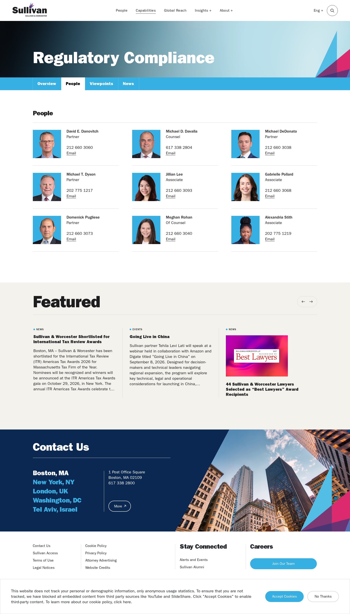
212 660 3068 (278, 190)
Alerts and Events (194, 560)
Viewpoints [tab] (101, 83)
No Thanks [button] (323, 596)
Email (71, 153)
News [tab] (128, 83)
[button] (332, 10)
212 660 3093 (179, 190)
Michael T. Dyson (81, 174)
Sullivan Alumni (192, 567)
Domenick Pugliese (83, 217)
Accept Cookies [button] (284, 596)
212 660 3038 (278, 147)
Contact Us (41, 546)
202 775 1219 (278, 233)
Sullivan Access (45, 553)
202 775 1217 (80, 190)
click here (122, 602)
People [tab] (73, 83)
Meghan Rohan (179, 217)
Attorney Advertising (101, 560)
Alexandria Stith (278, 217)
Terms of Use (43, 560)
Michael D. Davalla (181, 131)
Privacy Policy (95, 553)
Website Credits (97, 568)
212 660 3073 (80, 233)
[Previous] (303, 301)
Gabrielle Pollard (279, 174)
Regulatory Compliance (123, 57)
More (118, 506)
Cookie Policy (95, 546)
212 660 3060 (80, 147)
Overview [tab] (46, 83)
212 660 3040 (179, 233)
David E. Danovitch (82, 131)
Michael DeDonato (281, 131)
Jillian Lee (174, 174)
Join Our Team (283, 564)
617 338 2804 (179, 147)
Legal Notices (44, 568)
